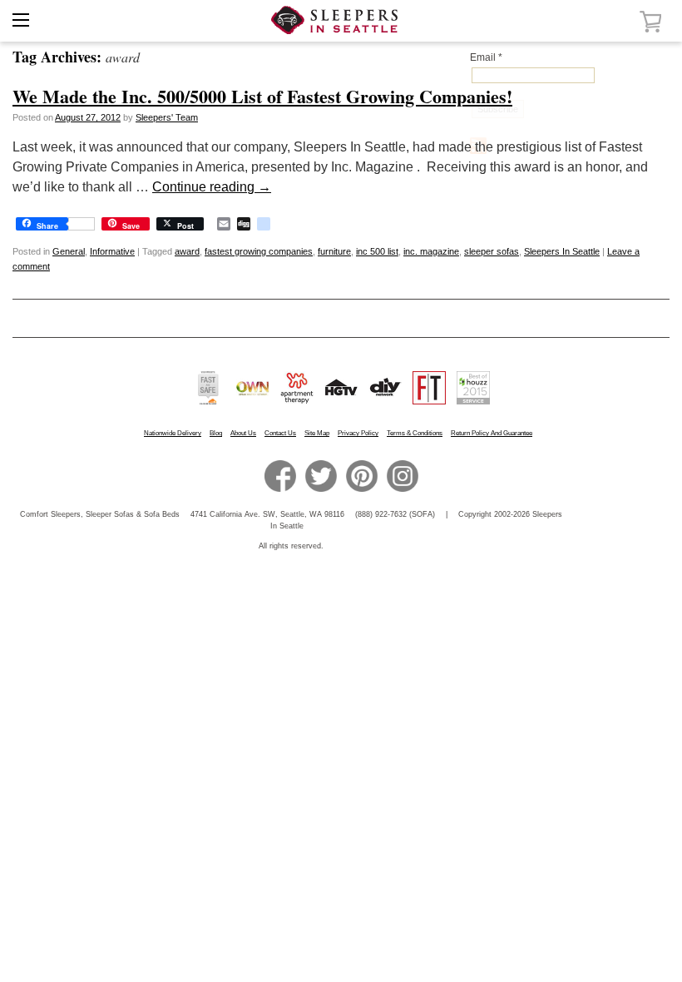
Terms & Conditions (414, 433)
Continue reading (211, 187)
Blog (216, 433)
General (68, 251)
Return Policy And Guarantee (491, 433)
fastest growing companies (259, 251)
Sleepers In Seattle (562, 251)
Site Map (316, 433)
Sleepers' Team (167, 117)
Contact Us (280, 433)
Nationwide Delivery (172, 433)
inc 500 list (377, 251)
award (187, 251)
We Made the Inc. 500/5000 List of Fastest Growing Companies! (262, 96)
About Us (243, 433)
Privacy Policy (358, 433)
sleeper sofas (491, 251)
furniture (334, 251)
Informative (112, 251)
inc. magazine (431, 251)
